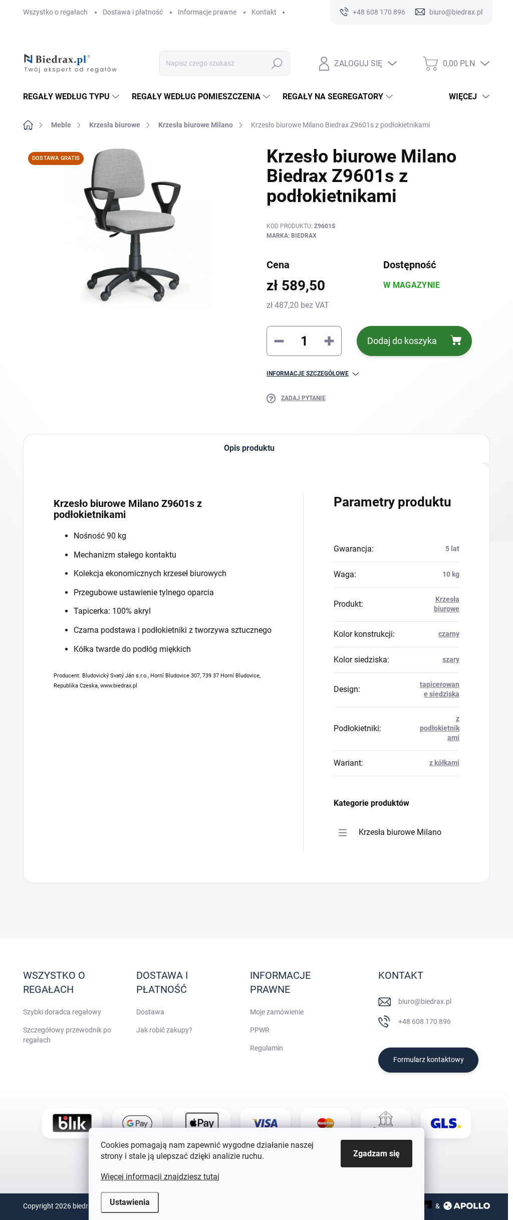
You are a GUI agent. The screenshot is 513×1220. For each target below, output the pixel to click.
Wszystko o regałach (55, 12)
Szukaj (277, 63)
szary (450, 659)
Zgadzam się (376, 1153)
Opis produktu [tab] (249, 448)
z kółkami (444, 763)
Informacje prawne (207, 12)
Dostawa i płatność (133, 12)
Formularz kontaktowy (428, 1060)
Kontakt (264, 12)
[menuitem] (72, 97)
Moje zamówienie (277, 1012)
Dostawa (150, 1012)
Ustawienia (130, 1202)
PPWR (260, 1030)
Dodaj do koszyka (402, 340)
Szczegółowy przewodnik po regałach (67, 1035)
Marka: (292, 235)
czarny (448, 634)
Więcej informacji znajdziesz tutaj (160, 1176)
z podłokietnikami (439, 728)
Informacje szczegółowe (308, 373)
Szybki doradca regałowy (62, 1012)
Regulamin (266, 1048)
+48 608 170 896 (424, 1021)
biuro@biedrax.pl (424, 1001)
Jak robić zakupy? (164, 1030)
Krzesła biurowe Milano (400, 832)
